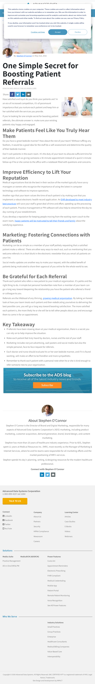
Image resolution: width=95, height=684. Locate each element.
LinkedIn (8, 516)
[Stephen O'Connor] (7, 53)
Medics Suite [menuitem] (8, 556)
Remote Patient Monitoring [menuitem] (59, 595)
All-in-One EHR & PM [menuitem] (11, 566)
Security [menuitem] (37, 526)
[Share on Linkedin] (23, 94)
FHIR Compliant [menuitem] (54, 575)
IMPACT (59, 680)
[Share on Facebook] (12, 94)
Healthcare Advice (11, 88)
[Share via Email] (28, 94)
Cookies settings (38, 32)
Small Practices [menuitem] (54, 627)
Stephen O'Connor (24, 56)
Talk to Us (15, 500)
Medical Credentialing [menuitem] (56, 580)
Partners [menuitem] (37, 521)
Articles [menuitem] (68, 516)
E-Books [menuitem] (68, 526)
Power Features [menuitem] (54, 556)
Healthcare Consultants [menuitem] (57, 641)
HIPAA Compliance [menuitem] (41, 531)
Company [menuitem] (38, 512)
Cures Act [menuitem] (51, 561)
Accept (58, 32)
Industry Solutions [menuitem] (55, 622)
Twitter (7, 524)
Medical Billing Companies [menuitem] (58, 646)
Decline (78, 32)
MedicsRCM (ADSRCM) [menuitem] (29, 556)
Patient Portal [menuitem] (53, 590)
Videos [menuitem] (67, 531)
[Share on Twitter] (17, 94)
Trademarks (50, 677)
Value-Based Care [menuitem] (55, 651)
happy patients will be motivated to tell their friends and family (45, 220)
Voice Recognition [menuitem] (55, 600)
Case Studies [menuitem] (70, 521)
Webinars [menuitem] (68, 536)
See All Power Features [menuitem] (57, 605)
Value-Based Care (28, 88)
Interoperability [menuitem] (54, 656)
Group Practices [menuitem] (54, 631)
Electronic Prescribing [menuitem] (56, 570)
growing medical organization (57, 298)
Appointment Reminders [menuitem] (58, 566)
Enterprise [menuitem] (52, 636)
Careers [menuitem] (37, 541)
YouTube (8, 528)
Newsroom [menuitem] (38, 536)
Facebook (8, 520)
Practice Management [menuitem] (11, 561)
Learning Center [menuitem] (71, 512)
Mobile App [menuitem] (52, 585)
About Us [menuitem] (37, 516)
